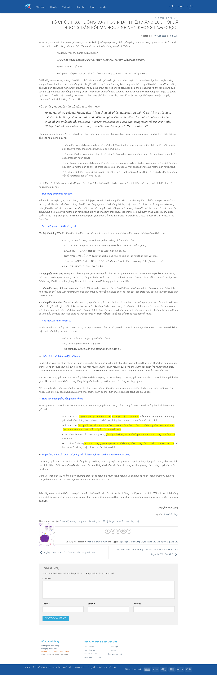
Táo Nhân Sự (89, 650)
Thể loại (66, 7)
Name (46, 603)
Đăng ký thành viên (49, 648)
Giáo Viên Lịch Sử (115, 654)
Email (91, 603)
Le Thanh (173, 36)
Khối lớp (80, 7)
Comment (48, 578)
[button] (172, 6)
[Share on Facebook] (107, 531)
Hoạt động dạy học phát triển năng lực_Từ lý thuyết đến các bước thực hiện (100, 521)
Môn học (40, 7)
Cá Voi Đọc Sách (114, 650)
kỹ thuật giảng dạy (169, 542)
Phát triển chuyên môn (166, 18)
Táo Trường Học (90, 654)
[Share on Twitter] (112, 531)
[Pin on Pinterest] (123, 531)
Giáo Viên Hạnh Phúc (93, 657)
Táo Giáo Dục (171, 514)
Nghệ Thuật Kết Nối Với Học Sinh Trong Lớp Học (70, 552)
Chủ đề (53, 7)
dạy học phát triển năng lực (130, 542)
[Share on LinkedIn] (128, 531)
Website (137, 603)
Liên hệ (103, 7)
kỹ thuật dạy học (152, 542)
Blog (92, 7)
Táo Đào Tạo (113, 647)
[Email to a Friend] (118, 531)
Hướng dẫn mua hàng (50, 645)
